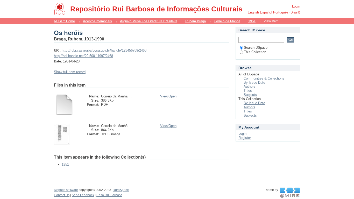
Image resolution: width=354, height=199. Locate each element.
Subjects (250, 95)
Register (244, 138)
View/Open (168, 96)
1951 (252, 21)
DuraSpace (121, 190)
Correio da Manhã (227, 21)
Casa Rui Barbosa (109, 195)
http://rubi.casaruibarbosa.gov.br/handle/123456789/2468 (104, 50)
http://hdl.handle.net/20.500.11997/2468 (83, 56)
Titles (248, 91)
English (253, 12)
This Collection (255, 52)
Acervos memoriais (97, 21)
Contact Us (61, 195)
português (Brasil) (286, 12)
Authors (249, 86)
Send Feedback (83, 195)
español (266, 12)
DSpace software (66, 190)
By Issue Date (254, 82)
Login (296, 6)
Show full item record (70, 72)
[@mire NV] (290, 193)
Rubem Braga (195, 21)
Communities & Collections (264, 78)
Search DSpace (255, 47)
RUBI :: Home (64, 21)
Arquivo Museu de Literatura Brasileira (148, 21)
